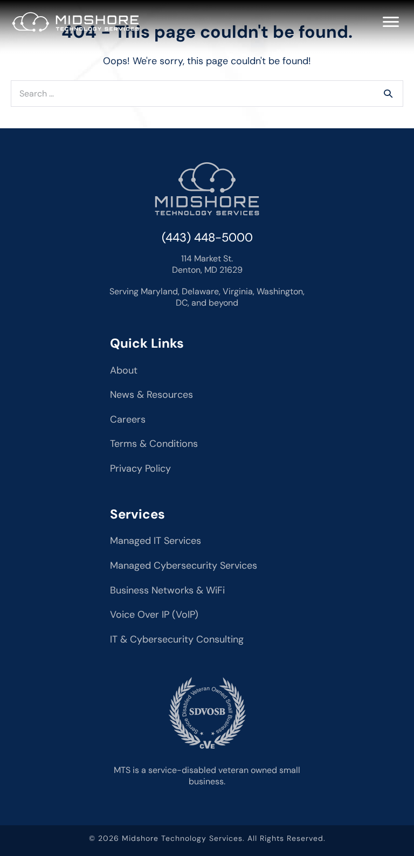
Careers (128, 419)
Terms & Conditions (154, 443)
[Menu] (390, 22)
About (123, 370)
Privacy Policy (140, 468)
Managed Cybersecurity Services (183, 565)
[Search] (388, 93)
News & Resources (151, 394)
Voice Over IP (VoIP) (154, 614)
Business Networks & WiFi (167, 590)
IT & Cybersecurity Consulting (177, 639)
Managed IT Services (155, 540)
